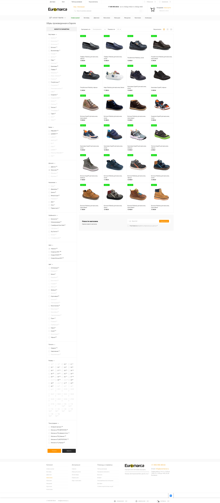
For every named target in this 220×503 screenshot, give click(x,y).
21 (72, 364)
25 (72, 367)
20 (65, 364)
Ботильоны (55, 44)
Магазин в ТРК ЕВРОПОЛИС (59, 430)
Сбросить (69, 450)
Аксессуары (49, 489)
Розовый (54, 321)
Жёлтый (54, 287)
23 (58, 367)
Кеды (53, 60)
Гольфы (54, 53)
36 (65, 376)
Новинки (54, 248)
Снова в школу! (50, 469)
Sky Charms (55, 231)
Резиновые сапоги (57, 88)
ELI (52, 143)
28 (65, 370)
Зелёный (54, 290)
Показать (54, 450)
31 (58, 373)
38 (58, 380)
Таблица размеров (77, 1)
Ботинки (54, 47)
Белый (53, 274)
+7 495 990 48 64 (51, 500)
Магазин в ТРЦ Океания (58, 436)
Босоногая (54, 219)
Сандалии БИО (55, 98)
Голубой (54, 283)
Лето (53, 205)
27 (58, 370)
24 (65, 367)
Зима (53, 186)
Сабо (53, 91)
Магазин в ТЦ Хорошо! (58, 442)
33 (72, 373)
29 (72, 370)
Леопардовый (55, 302)
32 (65, 373)
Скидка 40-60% (56, 255)
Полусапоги (55, 85)
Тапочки (54, 107)
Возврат (99, 477)
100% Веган (55, 228)
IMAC (53, 146)
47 (52, 389)
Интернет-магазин (57, 427)
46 (72, 386)
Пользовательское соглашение (105, 480)
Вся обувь (48, 471)
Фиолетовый (55, 334)
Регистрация (81, 6)
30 (52, 373)
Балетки (54, 38)
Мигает (53, 234)
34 (52, 376)
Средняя (54, 348)
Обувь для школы (76, 471)
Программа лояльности (103, 471)
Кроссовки (54, 66)
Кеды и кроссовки (76, 480)
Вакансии (99, 474)
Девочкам (49, 474)
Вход (75, 6)
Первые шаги (55, 208)
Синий (53, 331)
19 (58, 364)
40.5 (59, 383)
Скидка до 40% (56, 252)
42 (72, 383)
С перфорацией (56, 238)
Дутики (53, 57)
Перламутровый (56, 315)
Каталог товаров (58, 18)
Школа (53, 192)
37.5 (52, 380)
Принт (53, 318)
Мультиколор (55, 305)
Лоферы (54, 69)
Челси (53, 120)
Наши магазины (93, 1)
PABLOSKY (54, 131)
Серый (53, 328)
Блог (63, 1)
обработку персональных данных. (147, 225)
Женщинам (49, 483)
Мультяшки (55, 309)
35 (58, 376)
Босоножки (55, 41)
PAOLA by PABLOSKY (57, 153)
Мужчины (54, 176)
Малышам (49, 480)
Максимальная (56, 354)
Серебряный (55, 324)
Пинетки (54, 79)
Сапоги (53, 101)
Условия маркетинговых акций (105, 486)
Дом (53, 202)
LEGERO (54, 149)
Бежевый (54, 271)
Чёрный (54, 337)
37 (72, 376)
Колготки (54, 63)
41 (65, 383)
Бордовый (54, 277)
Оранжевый (55, 312)
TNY (52, 156)
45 (65, 386)
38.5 (66, 380)
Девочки (54, 167)
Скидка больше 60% (57, 258)
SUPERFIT (54, 134)
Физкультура (55, 195)
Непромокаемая (56, 222)
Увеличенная (55, 351)
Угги (53, 117)
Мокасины (54, 72)
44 (58, 386)
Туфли (53, 113)
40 (52, 383)
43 (52, 386)
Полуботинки (55, 82)
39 (72, 380)
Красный (54, 299)
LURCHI (53, 137)
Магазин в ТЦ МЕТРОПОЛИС (60, 439)
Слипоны (54, 104)
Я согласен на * (144, 225)
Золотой (54, 293)
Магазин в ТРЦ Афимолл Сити (60, 433)
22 (52, 367)
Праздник (54, 198)
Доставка (52, 1)
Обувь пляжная (56, 76)
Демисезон (54, 189)
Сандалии (54, 94)
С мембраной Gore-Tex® (58, 225)
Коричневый (55, 296)
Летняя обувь (75, 474)
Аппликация (55, 268)
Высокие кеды (55, 50)
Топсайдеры (55, 110)
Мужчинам (49, 486)
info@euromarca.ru (162, 469)
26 (52, 370)
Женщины (54, 173)
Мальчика (54, 170)
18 (52, 364)
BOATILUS (54, 140)
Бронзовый (55, 280)
